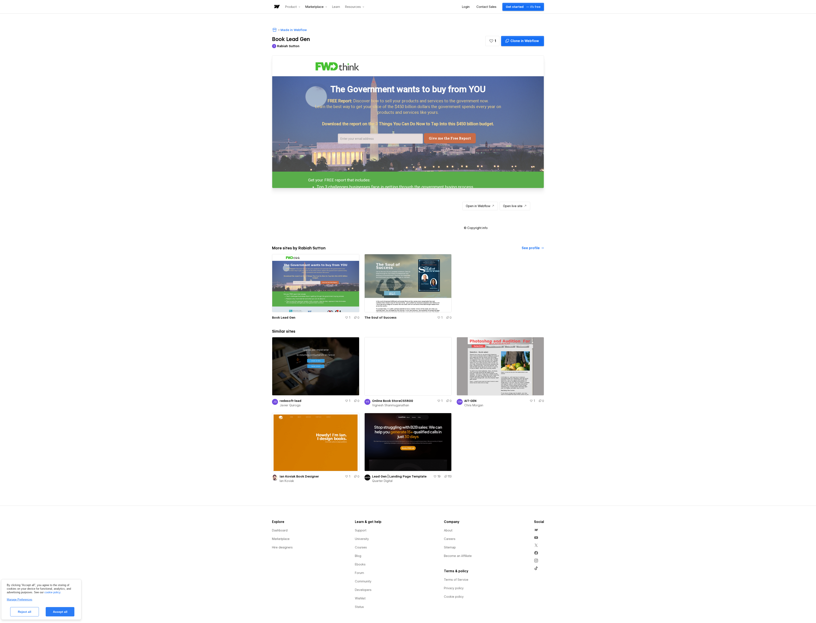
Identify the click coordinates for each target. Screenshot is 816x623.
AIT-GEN (470, 401)
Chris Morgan (473, 405)
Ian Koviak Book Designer (299, 476)
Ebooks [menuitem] (360, 564)
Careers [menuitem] (449, 539)
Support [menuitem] (360, 530)
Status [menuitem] (359, 607)
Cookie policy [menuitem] (454, 596)
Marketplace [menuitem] (281, 539)
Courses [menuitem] (361, 547)
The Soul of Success (380, 317)
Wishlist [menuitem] (360, 598)
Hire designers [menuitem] (282, 547)
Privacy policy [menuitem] (454, 588)
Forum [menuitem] (359, 573)
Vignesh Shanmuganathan (390, 405)
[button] (293, 7)
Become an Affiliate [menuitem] (458, 556)
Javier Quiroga (290, 405)
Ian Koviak (287, 481)
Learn (336, 7)
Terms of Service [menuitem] (456, 579)
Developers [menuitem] (363, 590)
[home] (276, 7)
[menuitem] (536, 530)
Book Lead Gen (283, 317)
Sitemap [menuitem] (450, 547)
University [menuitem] (362, 539)
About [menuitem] (448, 530)
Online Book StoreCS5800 (392, 401)
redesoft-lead (290, 401)
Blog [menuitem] (358, 556)
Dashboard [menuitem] (280, 530)
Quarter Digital (382, 481)
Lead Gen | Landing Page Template (399, 476)
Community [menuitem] (363, 581)
